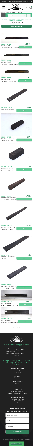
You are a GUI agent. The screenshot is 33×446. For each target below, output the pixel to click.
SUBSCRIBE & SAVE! (16, 444)
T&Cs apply (29, 1)
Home (3, 12)
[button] (16, 26)
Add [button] (25, 46)
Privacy (22, 441)
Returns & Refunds (14, 441)
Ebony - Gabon (6, 44)
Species (8, 12)
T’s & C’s (27, 439)
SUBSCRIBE (17, 432)
